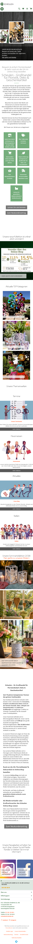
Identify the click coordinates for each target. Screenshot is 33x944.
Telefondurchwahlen (16, 937)
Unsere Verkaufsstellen (20, 931)
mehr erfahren (17, 509)
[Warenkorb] (31, 8)
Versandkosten (9, 928)
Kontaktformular (24, 934)
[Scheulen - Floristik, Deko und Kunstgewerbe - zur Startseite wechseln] (7, 4)
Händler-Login (9, 931)
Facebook (5, 920)
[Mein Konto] (27, 8)
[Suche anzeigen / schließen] (19, 8)
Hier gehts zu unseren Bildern (16, 558)
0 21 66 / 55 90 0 (9, 912)
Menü (2, 8)
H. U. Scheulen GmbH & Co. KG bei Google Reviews (15, 883)
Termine (16, 934)
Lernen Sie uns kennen (16, 207)
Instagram (13, 920)
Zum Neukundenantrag (16, 213)
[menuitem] (2, 8)
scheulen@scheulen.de (7, 916)
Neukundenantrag (8, 934)
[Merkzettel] (23, 8)
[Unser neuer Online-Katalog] (16, 36)
